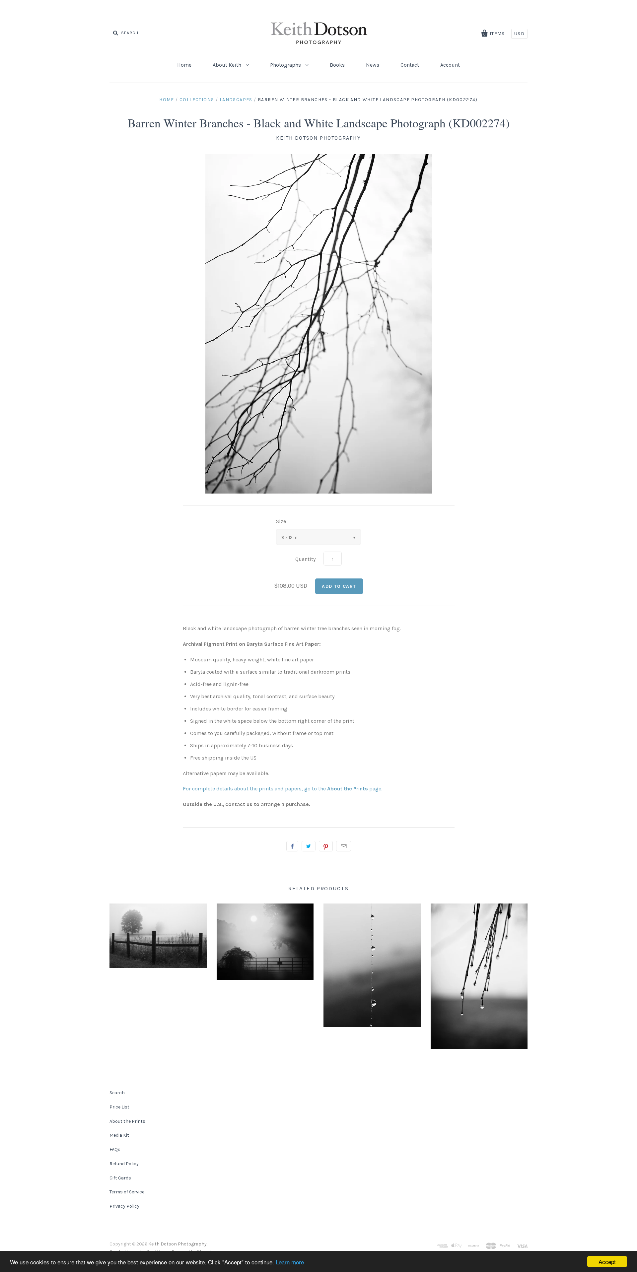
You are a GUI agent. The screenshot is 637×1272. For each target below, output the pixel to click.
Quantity (305, 559)
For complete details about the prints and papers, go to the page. (282, 788)
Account (450, 65)
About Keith (228, 65)
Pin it (326, 846)
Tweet (309, 846)
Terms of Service (126, 1192)
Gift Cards (120, 1178)
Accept (607, 1261)
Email (343, 846)
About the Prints (127, 1121)
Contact (409, 65)
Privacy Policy (124, 1206)
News (372, 65)
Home (184, 65)
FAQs (114, 1149)
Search (117, 1093)
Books (337, 65)
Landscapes (236, 99)
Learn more (290, 1262)
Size (281, 521)
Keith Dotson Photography (318, 138)
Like (292, 846)
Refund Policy (124, 1164)
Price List (119, 1107)
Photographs (286, 65)
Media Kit (119, 1135)
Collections (196, 99)
